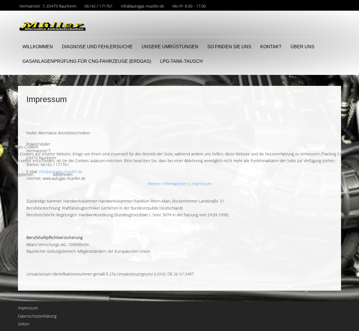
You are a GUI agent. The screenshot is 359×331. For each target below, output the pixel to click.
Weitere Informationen (167, 183)
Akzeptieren (21, 174)
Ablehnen (62, 174)
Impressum (201, 183)
